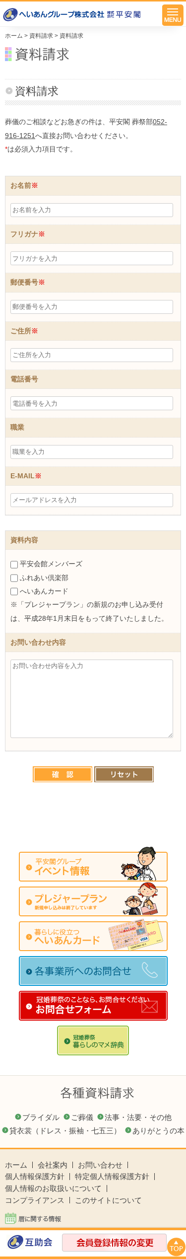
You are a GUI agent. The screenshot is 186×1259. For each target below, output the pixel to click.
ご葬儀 (82, 1117)
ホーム (14, 35)
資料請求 (41, 35)
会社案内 (52, 1165)
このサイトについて (108, 1200)
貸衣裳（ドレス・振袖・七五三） (65, 1130)
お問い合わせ (100, 1165)
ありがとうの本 (158, 1130)
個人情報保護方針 (34, 1176)
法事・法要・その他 (138, 1117)
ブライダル (41, 1117)
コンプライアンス (34, 1200)
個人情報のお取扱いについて (53, 1188)
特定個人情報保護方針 (112, 1176)
